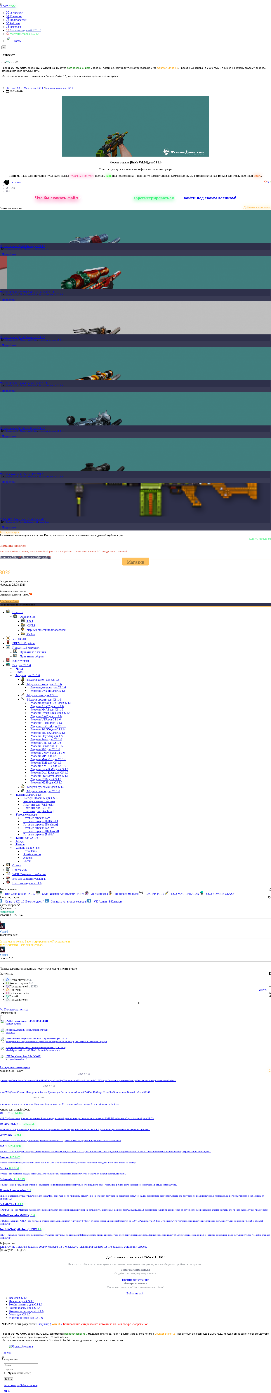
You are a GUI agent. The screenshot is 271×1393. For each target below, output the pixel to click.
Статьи (16, 865)
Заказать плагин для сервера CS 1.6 (89, 1246)
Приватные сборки (31, 656)
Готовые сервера (26, 814)
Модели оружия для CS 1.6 (59, 88)
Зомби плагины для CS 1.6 (25, 1304)
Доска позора (99, 893)
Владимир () (49, 1324)
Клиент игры (20, 660)
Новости (17, 612)
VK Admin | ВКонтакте (107, 901)
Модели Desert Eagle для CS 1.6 (50, 712)
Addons (27, 857)
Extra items (44, 522)
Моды (19, 841)
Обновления (27, 616)
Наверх (6, 1352)
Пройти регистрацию (135, 1279)
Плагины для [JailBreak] (38, 804)
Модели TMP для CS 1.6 (45, 762)
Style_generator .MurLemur (62, 893)
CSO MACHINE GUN (185, 893)
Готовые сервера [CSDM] (39, 827)
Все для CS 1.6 (14, 88)
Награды (15, 26)
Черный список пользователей (46, 629)
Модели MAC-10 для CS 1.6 (48, 759)
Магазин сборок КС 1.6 (24, 33)
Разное (20, 844)
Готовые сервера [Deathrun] (40, 824)
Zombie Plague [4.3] (29, 522)
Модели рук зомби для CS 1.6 (45, 786)
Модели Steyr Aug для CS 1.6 (48, 736)
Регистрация (12, 1385)
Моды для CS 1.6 (19, 1314)
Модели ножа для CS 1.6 (42, 695)
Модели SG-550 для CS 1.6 (47, 729)
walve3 (263, 989)
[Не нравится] (265, 181)
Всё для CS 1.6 (18, 1297)
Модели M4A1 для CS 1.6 (46, 709)
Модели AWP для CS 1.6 (46, 716)
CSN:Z (31, 625)
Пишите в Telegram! (35, 557)
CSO (29, 621)
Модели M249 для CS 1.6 (46, 782)
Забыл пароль (28, 1385)
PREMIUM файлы (23, 643)
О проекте (16, 12)
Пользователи (18, 19)
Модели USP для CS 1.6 (45, 719)
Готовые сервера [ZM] (37, 817)
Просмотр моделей (126, 893)
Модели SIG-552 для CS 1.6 (47, 732)
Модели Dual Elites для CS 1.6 (49, 772)
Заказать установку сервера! (69, 901)
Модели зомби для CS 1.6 (42, 679)
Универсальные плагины (39, 801)
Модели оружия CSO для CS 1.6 (50, 702)
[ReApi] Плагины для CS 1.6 (41, 798)
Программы (19, 869)
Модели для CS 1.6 (34, 88)
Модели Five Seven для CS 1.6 (49, 775)
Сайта (30, 634)
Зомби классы (32, 854)
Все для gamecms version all (29, 878)
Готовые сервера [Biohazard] (41, 831)
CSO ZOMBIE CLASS (219, 893)
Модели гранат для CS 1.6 (43, 791)
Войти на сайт (135, 1293)
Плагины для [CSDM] (37, 807)
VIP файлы (19, 638)
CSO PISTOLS (155, 893)
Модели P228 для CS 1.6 (45, 779)
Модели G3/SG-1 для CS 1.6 (48, 726)
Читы (19, 668)
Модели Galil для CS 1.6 (45, 742)
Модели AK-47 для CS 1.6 (47, 706)
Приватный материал (25, 647)
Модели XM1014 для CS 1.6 (48, 765)
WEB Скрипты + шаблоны (29, 874)
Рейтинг (14, 23)
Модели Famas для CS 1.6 (46, 746)
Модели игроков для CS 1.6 (44, 684)
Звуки (19, 671)
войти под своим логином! (210, 197)
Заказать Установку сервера (130, 1246)
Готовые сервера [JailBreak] (40, 821)
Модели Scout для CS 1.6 (46, 739)
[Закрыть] (3, 47)
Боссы (27, 861)
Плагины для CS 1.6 (28, 794)
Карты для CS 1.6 (26, 837)
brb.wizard (16, 182)
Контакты (15, 16)
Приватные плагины (32, 652)
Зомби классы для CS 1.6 (24, 1307)
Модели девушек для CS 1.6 (48, 687)
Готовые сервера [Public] (38, 834)
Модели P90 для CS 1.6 (45, 749)
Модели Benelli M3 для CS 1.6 (49, 769)
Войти (8, 1379)
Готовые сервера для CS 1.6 (26, 1311)
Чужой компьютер (19, 1373)
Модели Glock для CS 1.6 (46, 722)
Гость (17, 40)
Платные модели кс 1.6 (26, 883)
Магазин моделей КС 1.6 (25, 30)
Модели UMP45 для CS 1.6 (47, 752)
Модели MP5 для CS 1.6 (45, 755)
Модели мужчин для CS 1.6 (47, 690)
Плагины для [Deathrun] (38, 811)
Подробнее (9, 254)
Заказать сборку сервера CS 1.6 (47, 1246)
